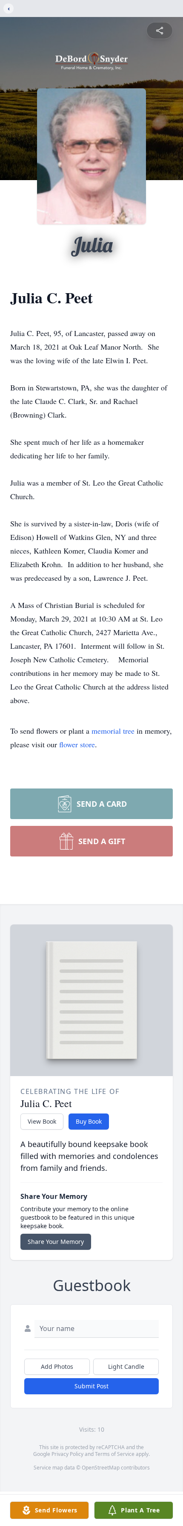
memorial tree (113, 731)
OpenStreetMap (101, 1467)
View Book (42, 1121)
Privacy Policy (67, 1454)
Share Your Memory (56, 1242)
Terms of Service (114, 1454)
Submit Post (91, 1386)
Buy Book (89, 1121)
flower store (77, 744)
